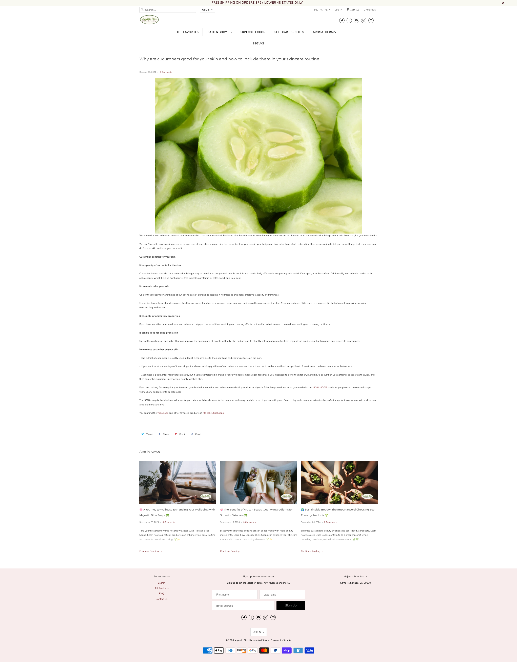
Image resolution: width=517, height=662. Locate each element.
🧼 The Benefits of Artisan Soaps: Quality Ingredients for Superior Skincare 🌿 (256, 512)
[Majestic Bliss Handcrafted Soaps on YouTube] (356, 20)
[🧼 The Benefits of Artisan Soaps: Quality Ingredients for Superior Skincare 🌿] (258, 482)
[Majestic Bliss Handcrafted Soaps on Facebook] (349, 20)
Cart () (354, 9)
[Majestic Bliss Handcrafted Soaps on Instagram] (363, 20)
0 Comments (166, 72)
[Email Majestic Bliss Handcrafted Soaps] (371, 20)
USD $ (205, 9)
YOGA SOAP (320, 387)
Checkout (370, 9)
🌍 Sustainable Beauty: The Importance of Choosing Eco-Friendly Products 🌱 (338, 512)
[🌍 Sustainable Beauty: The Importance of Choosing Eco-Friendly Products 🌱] (339, 482)
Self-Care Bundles (289, 32)
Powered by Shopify (280, 640)
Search (161, 582)
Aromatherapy (324, 32)
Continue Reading (149, 551)
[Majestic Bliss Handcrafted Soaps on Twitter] (342, 20)
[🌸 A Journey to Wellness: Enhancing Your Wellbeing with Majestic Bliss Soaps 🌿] (177, 482)
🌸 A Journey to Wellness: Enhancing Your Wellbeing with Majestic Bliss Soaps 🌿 (177, 512)
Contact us (161, 599)
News (258, 43)
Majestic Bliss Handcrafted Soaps (251, 640)
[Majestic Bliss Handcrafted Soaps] (149, 21)
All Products (162, 588)
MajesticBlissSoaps (213, 413)
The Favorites (188, 32)
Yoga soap (162, 413)
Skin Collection (253, 32)
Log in (338, 9)
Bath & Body (217, 32)
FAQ (161, 593)
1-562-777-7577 (321, 9)
